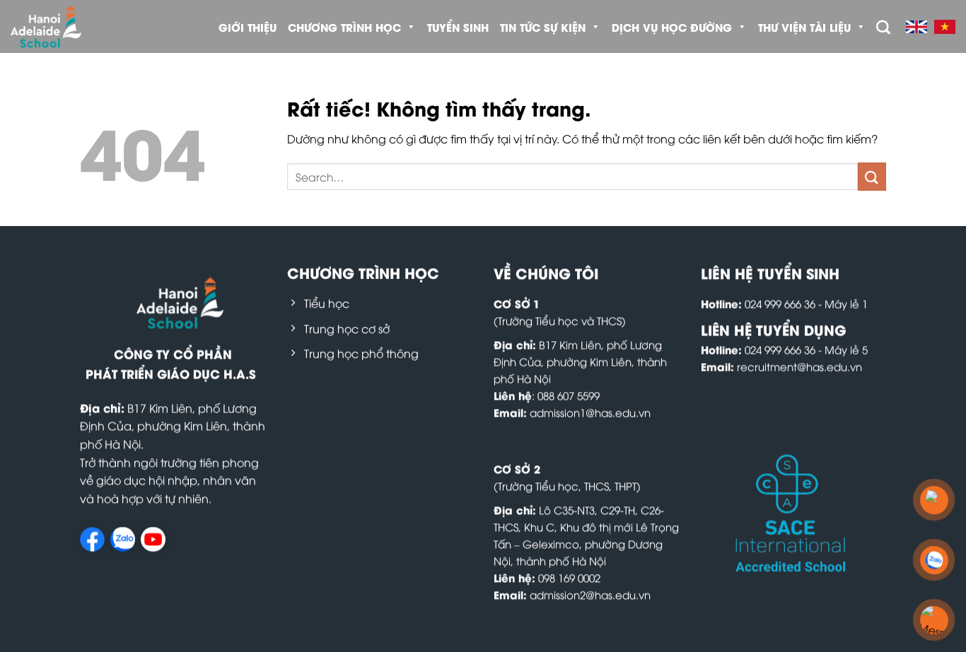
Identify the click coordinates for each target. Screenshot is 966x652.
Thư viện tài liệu (804, 27)
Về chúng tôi (546, 272)
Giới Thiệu (248, 27)
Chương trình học (344, 27)
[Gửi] (872, 176)
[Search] (883, 26)
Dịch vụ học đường (672, 27)
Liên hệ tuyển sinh (770, 272)
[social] (92, 540)
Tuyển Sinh (458, 27)
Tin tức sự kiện (543, 27)
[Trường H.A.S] (71, 26)
